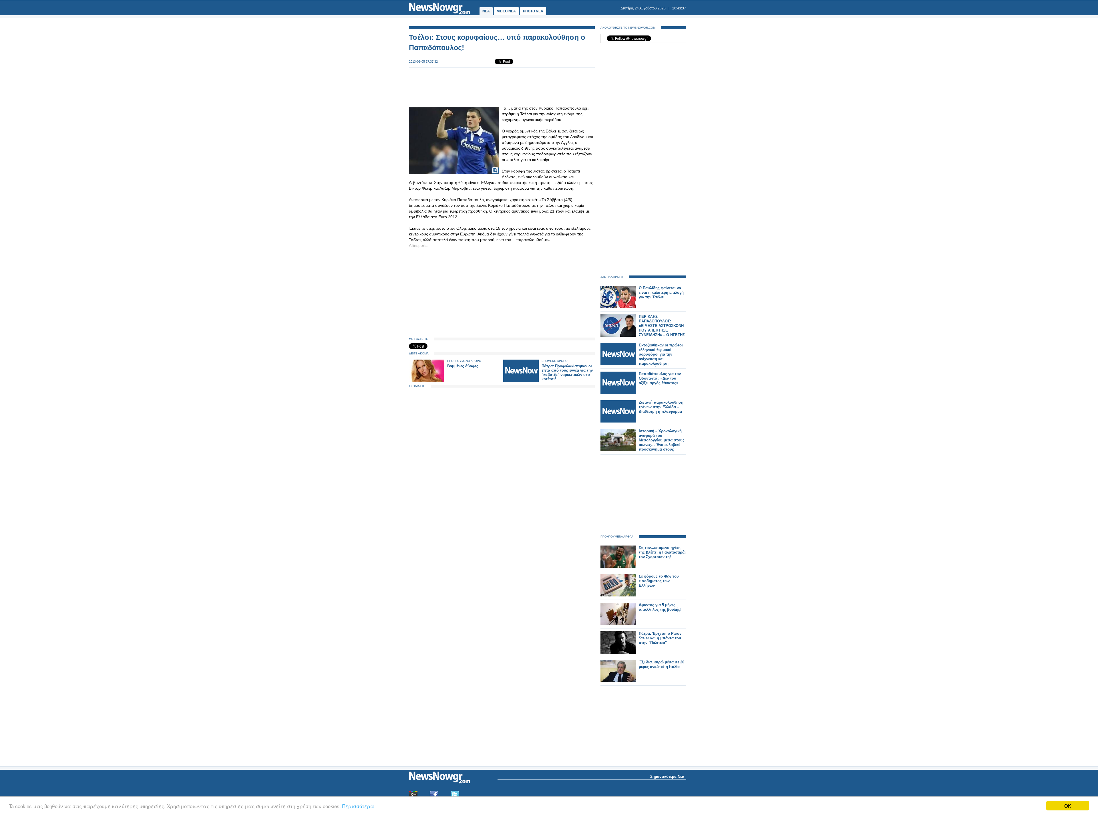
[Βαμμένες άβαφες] (426, 380)
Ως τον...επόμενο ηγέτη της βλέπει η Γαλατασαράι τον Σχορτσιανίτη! (662, 552)
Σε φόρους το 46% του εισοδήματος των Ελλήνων (659, 581)
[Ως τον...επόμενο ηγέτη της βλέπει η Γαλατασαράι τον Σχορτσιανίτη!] (618, 566)
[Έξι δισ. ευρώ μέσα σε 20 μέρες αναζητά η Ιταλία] (618, 681)
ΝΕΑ (486, 11)
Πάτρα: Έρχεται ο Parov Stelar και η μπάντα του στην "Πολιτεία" (660, 638)
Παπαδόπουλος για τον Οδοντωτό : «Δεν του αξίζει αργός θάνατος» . (660, 378)
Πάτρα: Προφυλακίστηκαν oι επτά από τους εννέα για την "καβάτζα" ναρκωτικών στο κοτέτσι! (567, 372)
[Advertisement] (502, 86)
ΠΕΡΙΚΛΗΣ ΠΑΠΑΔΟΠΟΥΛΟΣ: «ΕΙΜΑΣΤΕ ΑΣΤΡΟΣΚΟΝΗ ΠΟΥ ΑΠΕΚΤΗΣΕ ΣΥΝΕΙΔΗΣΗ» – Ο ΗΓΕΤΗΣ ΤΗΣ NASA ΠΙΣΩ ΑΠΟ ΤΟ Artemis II (662, 330)
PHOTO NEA (533, 11)
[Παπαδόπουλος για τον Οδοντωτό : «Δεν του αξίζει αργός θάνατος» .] (618, 392)
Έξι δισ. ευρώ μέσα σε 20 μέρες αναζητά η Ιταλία (661, 664)
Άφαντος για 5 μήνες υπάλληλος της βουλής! (660, 607)
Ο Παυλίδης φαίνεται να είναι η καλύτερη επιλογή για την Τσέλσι (661, 292)
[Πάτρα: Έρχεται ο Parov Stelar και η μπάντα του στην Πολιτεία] (618, 652)
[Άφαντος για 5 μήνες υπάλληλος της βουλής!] (618, 624)
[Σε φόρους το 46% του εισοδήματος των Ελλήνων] (618, 595)
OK (1067, 805)
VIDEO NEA (506, 11)
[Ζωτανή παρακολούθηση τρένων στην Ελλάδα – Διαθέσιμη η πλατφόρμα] (618, 421)
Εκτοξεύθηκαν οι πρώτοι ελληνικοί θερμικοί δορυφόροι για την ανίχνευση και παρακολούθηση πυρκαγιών (661, 356)
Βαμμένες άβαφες (462, 366)
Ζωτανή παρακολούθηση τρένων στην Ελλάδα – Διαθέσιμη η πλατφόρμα (661, 407)
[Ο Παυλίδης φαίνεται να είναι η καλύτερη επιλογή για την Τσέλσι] (618, 307)
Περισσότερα (358, 806)
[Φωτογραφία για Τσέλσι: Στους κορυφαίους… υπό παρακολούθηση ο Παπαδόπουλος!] (495, 166)
